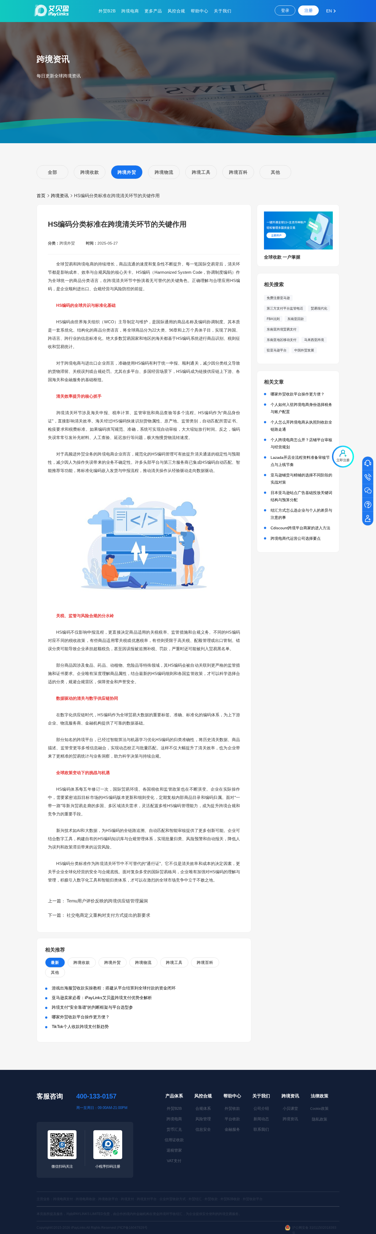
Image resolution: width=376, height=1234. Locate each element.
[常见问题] (367, 505)
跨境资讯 (60, 195)
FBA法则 (273, 319)
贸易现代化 (319, 308)
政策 (319, 1108)
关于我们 (222, 11)
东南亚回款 (295, 319)
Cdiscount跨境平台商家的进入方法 (300, 528)
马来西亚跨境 (314, 340)
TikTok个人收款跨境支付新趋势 (80, 1026)
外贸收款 (232, 1108)
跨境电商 (130, 11)
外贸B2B (107, 11)
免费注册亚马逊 (278, 298)
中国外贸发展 (304, 350)
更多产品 (153, 11)
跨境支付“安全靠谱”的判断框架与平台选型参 (92, 1007)
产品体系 (174, 1096)
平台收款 (232, 1119)
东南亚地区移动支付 (281, 340)
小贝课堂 (290, 1108)
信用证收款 (174, 1140)
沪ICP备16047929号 (132, 1228)
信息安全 (203, 1129)
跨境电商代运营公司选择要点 (296, 538)
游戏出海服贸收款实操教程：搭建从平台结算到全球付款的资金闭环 (114, 988)
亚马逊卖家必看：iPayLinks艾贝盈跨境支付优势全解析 (102, 997)
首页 (41, 195)
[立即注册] (367, 519)
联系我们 (261, 1129)
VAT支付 (174, 1161)
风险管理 (203, 1119)
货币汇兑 (174, 1129)
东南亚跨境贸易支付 (281, 329)
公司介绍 (261, 1108)
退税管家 (174, 1150)
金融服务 (232, 1129)
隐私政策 (319, 1119)
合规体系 (203, 1108)
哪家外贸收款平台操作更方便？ (81, 1017)
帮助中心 (199, 11)
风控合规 (176, 11)
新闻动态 (261, 1119)
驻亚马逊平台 (277, 350)
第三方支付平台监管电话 (285, 308)
